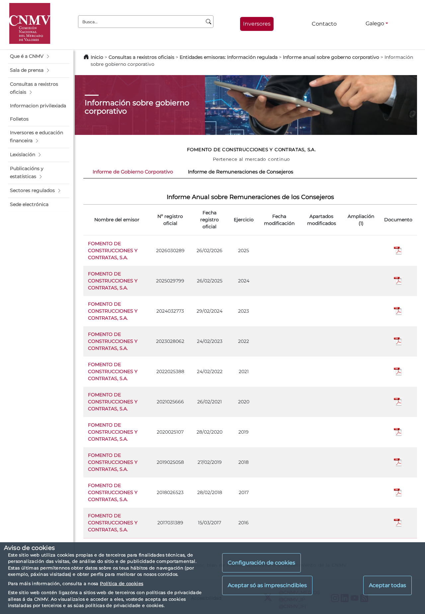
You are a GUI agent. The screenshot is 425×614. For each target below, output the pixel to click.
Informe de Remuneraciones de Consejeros (240, 172)
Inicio (97, 57)
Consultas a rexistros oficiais (141, 57)
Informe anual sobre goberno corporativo (331, 57)
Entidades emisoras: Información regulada (229, 57)
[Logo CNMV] (29, 23)
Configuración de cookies (261, 563)
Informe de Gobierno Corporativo (133, 172)
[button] (38, 56)
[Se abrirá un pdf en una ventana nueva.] (398, 250)
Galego (375, 23)
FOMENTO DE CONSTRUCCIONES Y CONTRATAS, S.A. (112, 250)
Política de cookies (121, 583)
